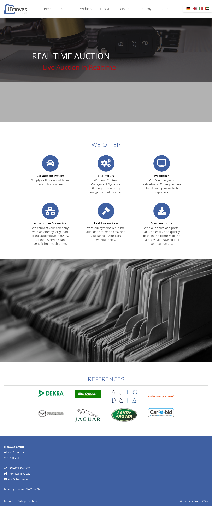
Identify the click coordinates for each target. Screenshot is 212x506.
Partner (65, 9)
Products (85, 9)
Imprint (8, 501)
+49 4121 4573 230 (19, 468)
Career (165, 9)
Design (105, 9)
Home (47, 9)
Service (123, 9)
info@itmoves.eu (18, 479)
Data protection (27, 501)
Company (144, 9)
